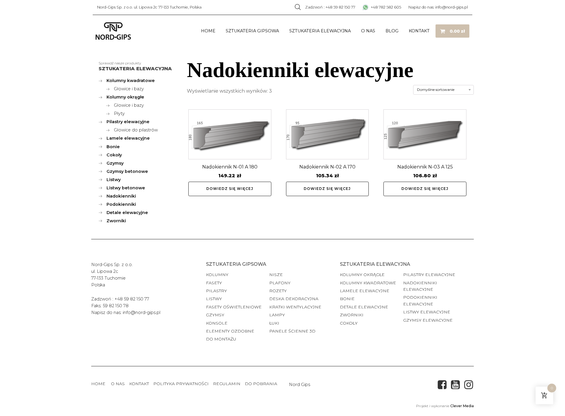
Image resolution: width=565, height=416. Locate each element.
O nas (368, 31)
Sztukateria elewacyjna (320, 31)
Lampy (277, 315)
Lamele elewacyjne (364, 290)
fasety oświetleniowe (234, 307)
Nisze (276, 274)
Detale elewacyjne (364, 307)
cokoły (349, 323)
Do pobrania (261, 383)
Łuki (274, 323)
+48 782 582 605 (385, 7)
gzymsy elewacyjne (428, 320)
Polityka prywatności (181, 383)
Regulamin (226, 383)
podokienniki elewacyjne (420, 300)
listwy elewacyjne (426, 312)
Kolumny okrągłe (362, 274)
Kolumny (217, 274)
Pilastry (216, 290)
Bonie (348, 298)
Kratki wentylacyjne (295, 307)
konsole (216, 323)
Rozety (278, 290)
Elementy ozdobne (230, 331)
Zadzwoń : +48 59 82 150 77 (330, 7)
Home (208, 31)
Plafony (279, 282)
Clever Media (462, 406)
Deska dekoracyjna (293, 298)
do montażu (221, 339)
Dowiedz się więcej (229, 188)
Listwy (214, 298)
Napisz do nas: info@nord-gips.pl (438, 7)
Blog (391, 31)
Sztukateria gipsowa (252, 31)
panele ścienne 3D (292, 331)
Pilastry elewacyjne (429, 274)
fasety (214, 282)
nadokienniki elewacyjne (420, 286)
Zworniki (351, 315)
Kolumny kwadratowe (368, 282)
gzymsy (215, 315)
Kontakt (419, 31)
